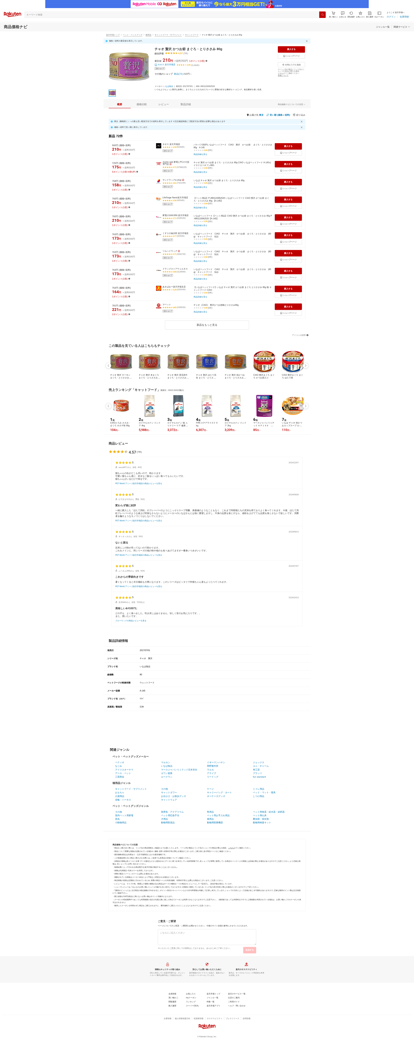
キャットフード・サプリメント (168, 35)
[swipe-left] (108, 365)
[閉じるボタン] (307, 41)
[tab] (120, 104)
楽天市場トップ (113, 35)
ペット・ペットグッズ (132, 35)
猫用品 (148, 35)
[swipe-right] (305, 365)
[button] (342, 14)
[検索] (322, 14)
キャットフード (192, 35)
